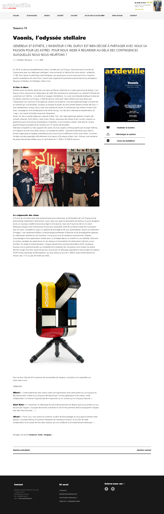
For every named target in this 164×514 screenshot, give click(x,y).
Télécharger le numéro (126, 134)
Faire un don (117, 16)
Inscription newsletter (68, 494)
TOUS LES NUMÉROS (126, 141)
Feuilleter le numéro (126, 127)
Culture (74, 16)
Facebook (33, 435)
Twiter (40, 435)
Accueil (16, 16)
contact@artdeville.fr (25, 498)
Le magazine (32, 16)
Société (60, 16)
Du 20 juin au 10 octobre (95, 16)
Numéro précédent (21, 450)
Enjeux (47, 16)
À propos (62, 491)
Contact (133, 16)
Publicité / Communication (69, 501)
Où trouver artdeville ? (68, 498)
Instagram (48, 435)
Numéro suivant (144, 450)
